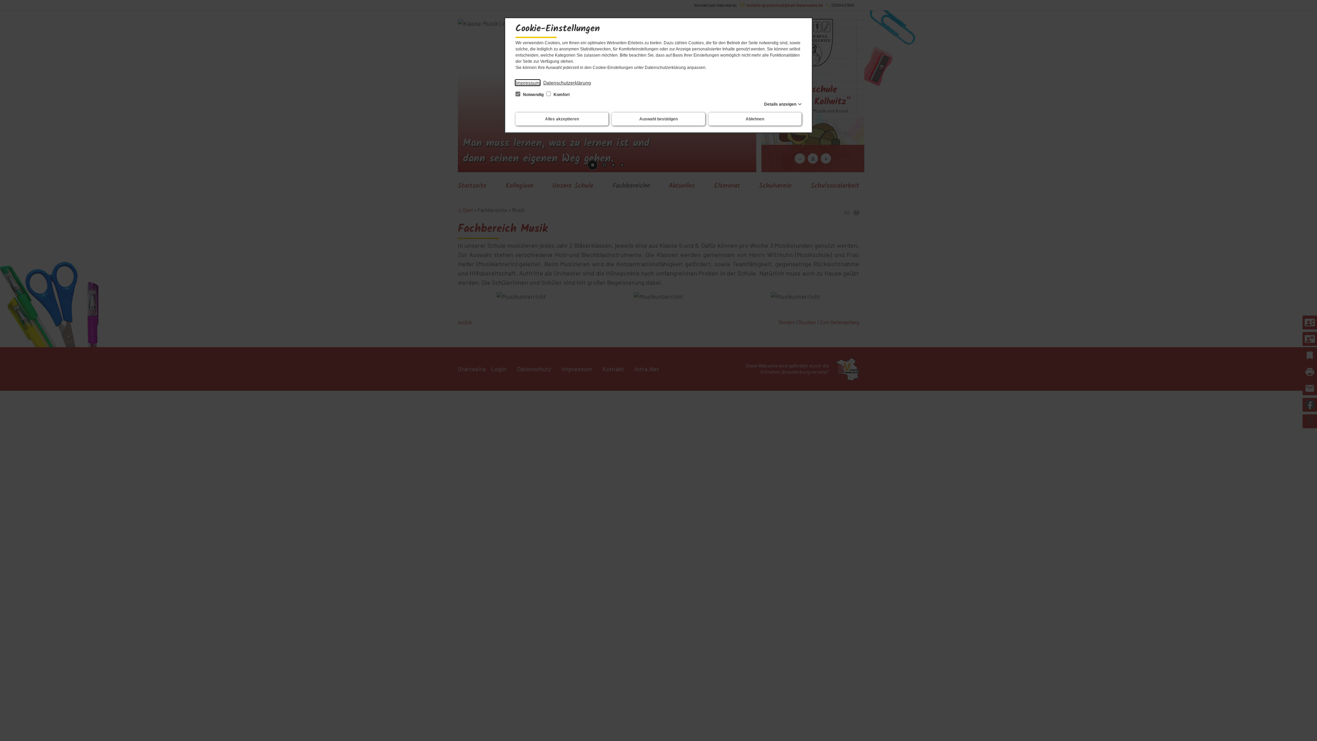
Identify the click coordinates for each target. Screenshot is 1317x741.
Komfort (561, 94)
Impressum (527, 82)
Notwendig (533, 94)
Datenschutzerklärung (567, 82)
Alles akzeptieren (562, 119)
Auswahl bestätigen (658, 119)
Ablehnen (755, 119)
